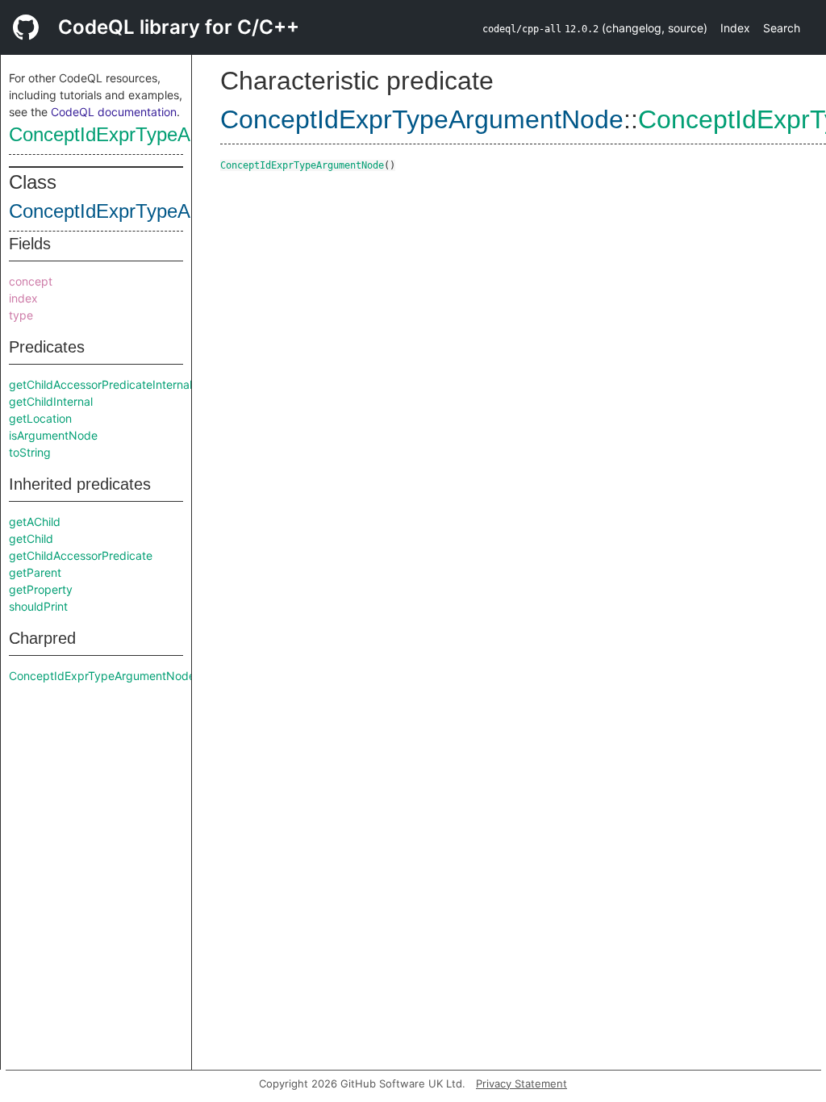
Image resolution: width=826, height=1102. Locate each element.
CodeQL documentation (114, 112)
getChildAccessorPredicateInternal (100, 384)
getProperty (41, 589)
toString (30, 452)
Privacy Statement (521, 1083)
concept (30, 281)
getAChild (34, 521)
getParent (35, 572)
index (23, 298)
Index (735, 28)
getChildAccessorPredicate (80, 555)
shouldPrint (38, 606)
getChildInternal (51, 401)
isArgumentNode (53, 435)
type (21, 315)
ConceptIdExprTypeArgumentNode (157, 134)
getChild (31, 538)
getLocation (40, 418)
